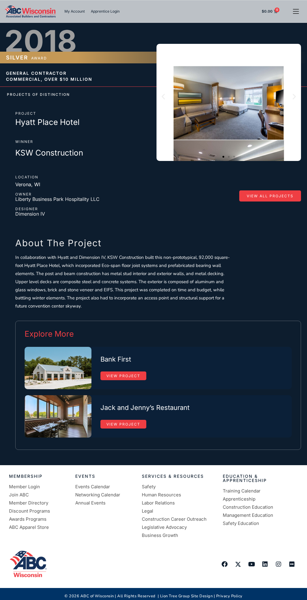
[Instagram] (279, 564)
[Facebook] (225, 564)
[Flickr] (292, 564)
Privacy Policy (229, 596)
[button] (296, 11)
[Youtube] (252, 564)
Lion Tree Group (175, 596)
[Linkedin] (265, 564)
